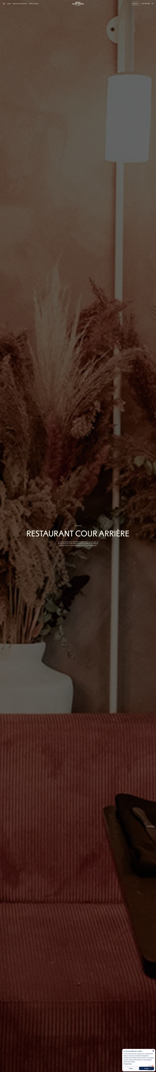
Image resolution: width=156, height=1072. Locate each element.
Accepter (146, 1068)
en (152, 3)
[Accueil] (78, 4)
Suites (9, 3)
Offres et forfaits (34, 3)
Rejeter (131, 1068)
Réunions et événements (20, 3)
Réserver (135, 3)
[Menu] (4, 3)
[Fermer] (153, 1051)
